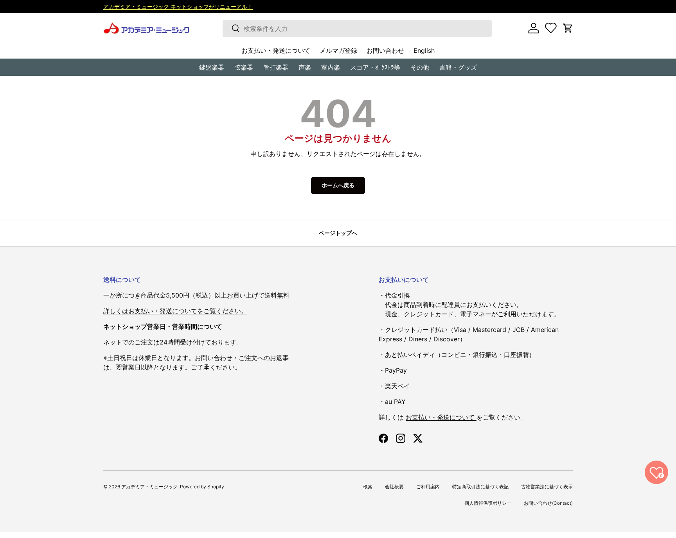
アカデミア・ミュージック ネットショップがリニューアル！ (178, 6)
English (424, 50)
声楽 (304, 67)
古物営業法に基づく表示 (547, 487)
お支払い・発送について (275, 50)
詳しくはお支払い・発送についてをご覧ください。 (175, 311)
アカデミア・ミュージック (149, 487)
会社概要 (394, 487)
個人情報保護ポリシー (487, 503)
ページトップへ (338, 233)
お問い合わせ (385, 50)
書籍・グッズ (458, 67)
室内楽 (330, 67)
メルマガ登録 (338, 50)
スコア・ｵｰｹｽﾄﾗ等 (375, 67)
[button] (568, 28)
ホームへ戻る (338, 185)
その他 (419, 67)
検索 (367, 487)
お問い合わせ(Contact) (548, 503)
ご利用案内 (428, 487)
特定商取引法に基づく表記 (480, 487)
